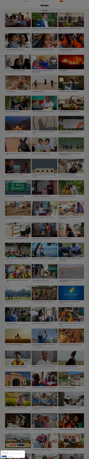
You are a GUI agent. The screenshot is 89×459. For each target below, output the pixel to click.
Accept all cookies (4, 456)
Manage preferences (10, 456)
